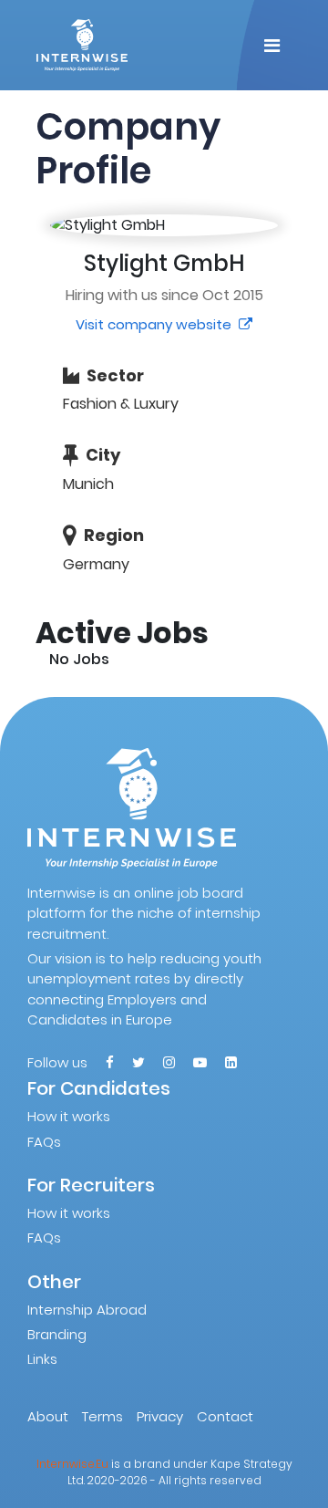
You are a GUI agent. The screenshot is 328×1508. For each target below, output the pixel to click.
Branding (57, 1334)
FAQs (44, 1141)
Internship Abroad (87, 1309)
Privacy (160, 1416)
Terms (102, 1416)
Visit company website (155, 324)
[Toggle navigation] (272, 45)
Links (42, 1358)
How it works (68, 1116)
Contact (225, 1416)
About (47, 1416)
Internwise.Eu (72, 1464)
